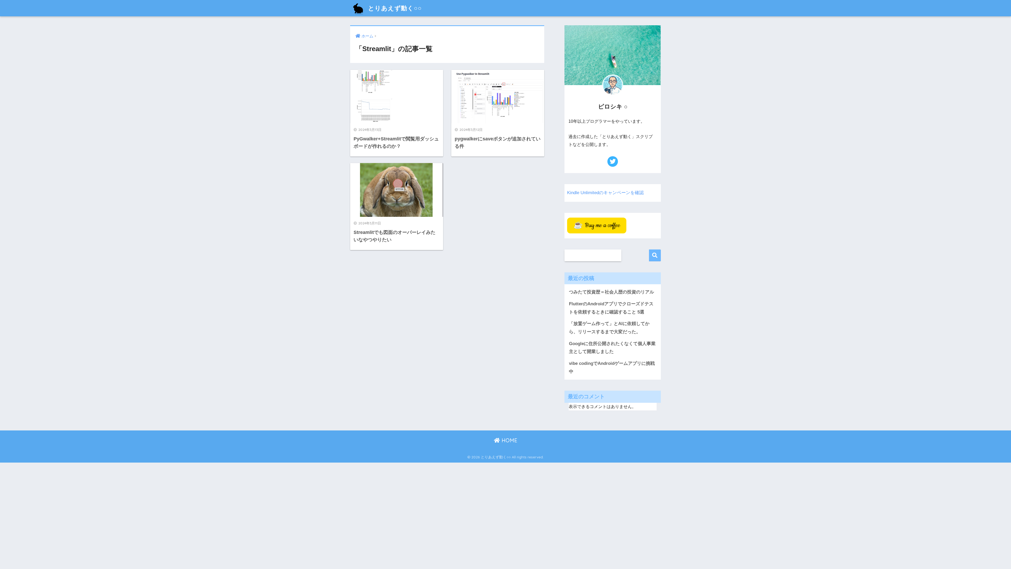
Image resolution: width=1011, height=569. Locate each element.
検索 (655, 255)
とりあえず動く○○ (394, 8)
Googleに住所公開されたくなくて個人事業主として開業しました (612, 347)
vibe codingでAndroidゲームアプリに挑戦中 (612, 367)
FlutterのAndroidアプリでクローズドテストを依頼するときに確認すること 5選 (611, 308)
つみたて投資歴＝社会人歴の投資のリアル (611, 292)
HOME (508, 440)
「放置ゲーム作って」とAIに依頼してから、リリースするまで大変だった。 (609, 327)
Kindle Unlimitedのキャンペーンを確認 (605, 192)
